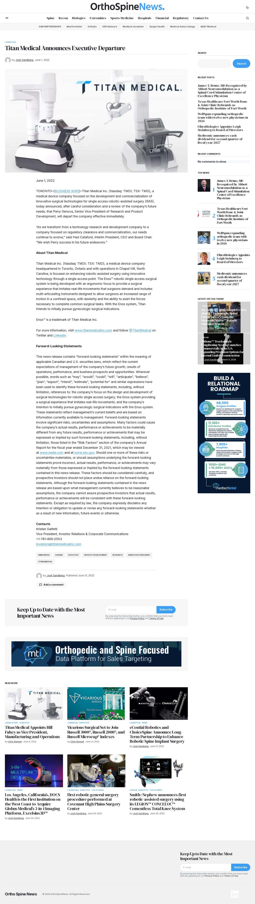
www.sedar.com (51, 452)
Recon (134, 790)
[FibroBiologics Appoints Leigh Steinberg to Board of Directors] (204, 258)
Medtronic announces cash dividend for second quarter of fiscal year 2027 (220, 139)
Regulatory (12, 723)
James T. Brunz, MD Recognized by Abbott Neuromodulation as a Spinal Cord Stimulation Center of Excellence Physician (222, 91)
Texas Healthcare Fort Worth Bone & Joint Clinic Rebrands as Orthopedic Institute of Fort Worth (222, 105)
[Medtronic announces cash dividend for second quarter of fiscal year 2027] (204, 278)
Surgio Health (157, 26)
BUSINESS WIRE (67, 191)
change (59, 555)
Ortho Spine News (21, 894)
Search (202, 53)
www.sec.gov (84, 452)
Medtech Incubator (133, 26)
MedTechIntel (74, 26)
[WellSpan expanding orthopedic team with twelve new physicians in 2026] (204, 237)
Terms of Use (156, 618)
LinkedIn (59, 335)
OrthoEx (92, 26)
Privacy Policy (137, 618)
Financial (73, 723)
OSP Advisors (109, 26)
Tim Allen (209, 328)
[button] (247, 7)
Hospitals (74, 790)
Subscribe (165, 609)
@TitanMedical (140, 330)
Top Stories (97, 790)
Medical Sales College (182, 26)
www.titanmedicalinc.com (93, 330)
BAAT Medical (208, 26)
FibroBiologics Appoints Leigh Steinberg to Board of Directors (220, 128)
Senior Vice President (139, 555)
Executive (73, 555)
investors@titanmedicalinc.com (58, 544)
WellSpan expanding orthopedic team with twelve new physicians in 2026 (223, 117)
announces (44, 555)
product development (95, 555)
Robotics (11, 42)
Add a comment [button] (53, 584)
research (117, 555)
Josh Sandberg (212, 359)
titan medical (45, 562)
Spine (144, 723)
